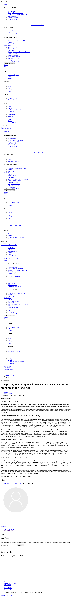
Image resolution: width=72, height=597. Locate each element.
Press (5, 66)
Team (9, 88)
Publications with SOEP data (16, 110)
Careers (10, 119)
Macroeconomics (12, 11)
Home (6, 392)
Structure (10, 85)
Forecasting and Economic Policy (17, 41)
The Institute (11, 114)
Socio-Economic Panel (37, 25)
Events (6, 65)
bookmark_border (6, 128)
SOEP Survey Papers (13, 61)
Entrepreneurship (12, 32)
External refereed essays (14, 53)
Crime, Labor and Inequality (15, 13)
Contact (10, 91)
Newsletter (4, 548)
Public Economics (13, 19)
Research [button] (6, 4)
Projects (10, 42)
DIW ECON (7, 585)
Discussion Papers (13, 55)
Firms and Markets (13, 17)
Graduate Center (12, 118)
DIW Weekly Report (13, 48)
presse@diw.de (8, 530)
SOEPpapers (11, 60)
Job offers (10, 90)
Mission (10, 86)
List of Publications (10, 63)
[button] (4, 1)
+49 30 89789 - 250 (9, 529)
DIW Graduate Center (10, 583)
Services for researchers (14, 98)
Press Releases (8, 393)
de (1, 127)
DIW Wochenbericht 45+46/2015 (13, 483)
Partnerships (11, 111)
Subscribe (20, 545)
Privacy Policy (8, 589)
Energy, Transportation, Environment (18, 14)
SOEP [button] (6, 68)
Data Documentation (13, 58)
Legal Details (8, 588)
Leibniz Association (9, 581)
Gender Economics (13, 31)
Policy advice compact (14, 56)
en (7, 243)
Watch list (12, 259)
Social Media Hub (13, 122)
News (9, 76)
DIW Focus (11, 50)
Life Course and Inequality (15, 34)
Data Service (11, 44)
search (2, 1)
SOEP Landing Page (13, 75)
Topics (9, 106)
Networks (10, 116)
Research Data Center (14, 100)
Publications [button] (7, 45)
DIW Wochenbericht (13, 47)
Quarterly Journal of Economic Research (19, 52)
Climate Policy (12, 16)
